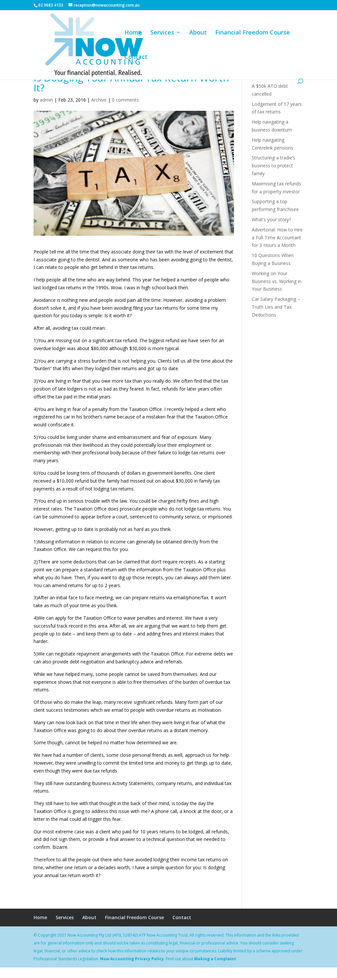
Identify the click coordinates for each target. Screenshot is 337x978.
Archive (99, 100)
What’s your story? (271, 219)
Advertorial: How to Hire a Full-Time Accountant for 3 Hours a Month (277, 238)
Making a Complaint (215, 959)
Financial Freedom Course (252, 33)
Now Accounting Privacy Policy (132, 959)
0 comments (125, 100)
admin (46, 100)
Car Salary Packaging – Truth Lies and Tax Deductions (276, 307)
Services (162, 33)
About (198, 33)
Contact (135, 57)
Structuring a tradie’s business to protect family (273, 166)
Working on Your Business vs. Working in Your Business (276, 281)
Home (133, 33)
